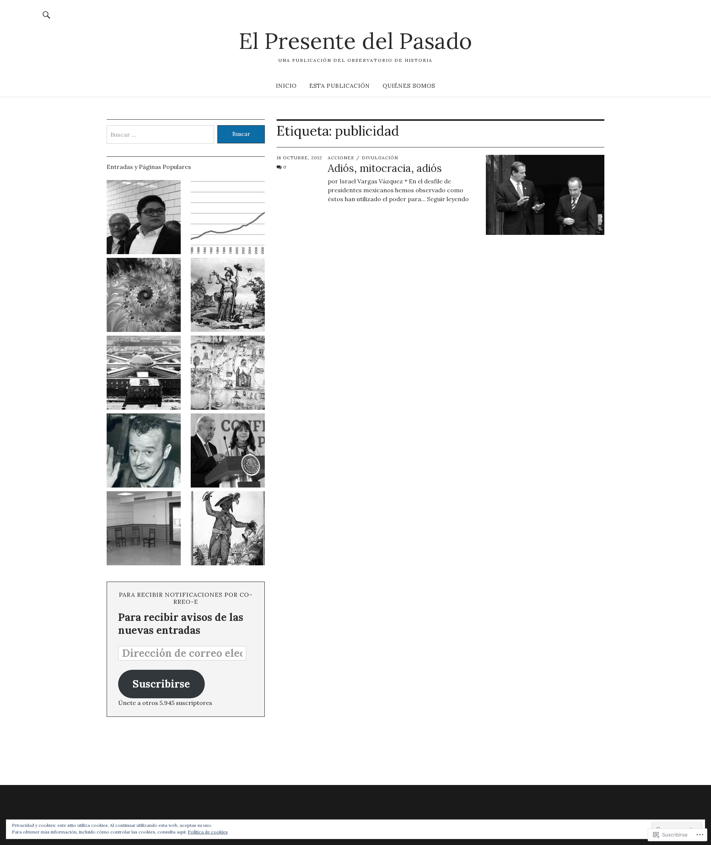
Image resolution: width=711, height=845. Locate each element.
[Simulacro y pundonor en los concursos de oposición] (144, 529)
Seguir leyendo (448, 199)
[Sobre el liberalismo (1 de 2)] (228, 296)
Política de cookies (208, 832)
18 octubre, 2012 (299, 157)
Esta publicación (339, 85)
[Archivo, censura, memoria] (144, 374)
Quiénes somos (409, 85)
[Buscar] (46, 15)
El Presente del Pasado (355, 41)
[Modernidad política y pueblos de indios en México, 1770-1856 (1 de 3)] (228, 374)
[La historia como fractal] (144, 296)
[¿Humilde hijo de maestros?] (144, 218)
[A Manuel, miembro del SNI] (228, 218)
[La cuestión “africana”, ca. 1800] (228, 529)
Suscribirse (161, 684)
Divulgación (380, 157)
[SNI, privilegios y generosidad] (228, 451)
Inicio (286, 85)
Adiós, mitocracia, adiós (385, 168)
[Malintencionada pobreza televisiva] (144, 451)
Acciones (341, 157)
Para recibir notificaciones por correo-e (185, 598)
